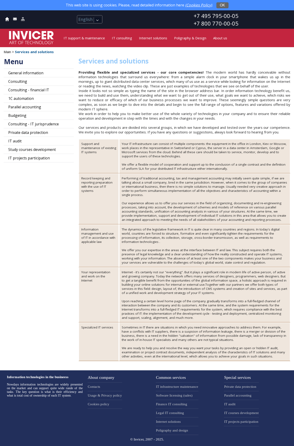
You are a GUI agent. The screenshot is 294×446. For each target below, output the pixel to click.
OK (222, 5)
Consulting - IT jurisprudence (33, 124)
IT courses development (241, 413)
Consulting (17, 81)
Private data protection (28, 132)
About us (220, 38)
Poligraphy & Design (190, 38)
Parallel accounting (24, 106)
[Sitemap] (22, 20)
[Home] (7, 20)
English (86, 19)
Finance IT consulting (171, 404)
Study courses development (32, 149)
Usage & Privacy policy (105, 395)
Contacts (94, 386)
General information (25, 72)
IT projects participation (29, 158)
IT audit (15, 141)
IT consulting (122, 38)
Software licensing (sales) (174, 395)
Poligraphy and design (172, 430)
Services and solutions (34, 51)
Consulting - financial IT (28, 89)
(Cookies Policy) (198, 5)
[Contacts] (15, 20)
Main (7, 51)
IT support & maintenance (84, 38)
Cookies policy (98, 404)
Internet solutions (153, 38)
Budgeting (17, 115)
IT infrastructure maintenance (177, 386)
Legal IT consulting (170, 413)
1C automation (21, 98)
